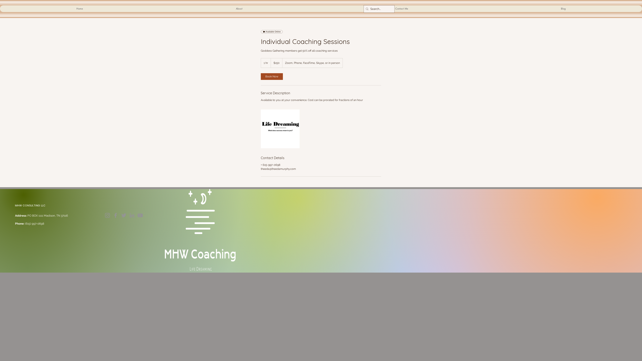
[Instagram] (107, 215)
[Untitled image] (280, 128)
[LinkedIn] (132, 215)
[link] (272, 76)
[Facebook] (115, 215)
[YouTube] (140, 215)
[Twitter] (124, 215)
